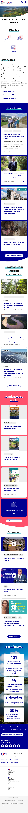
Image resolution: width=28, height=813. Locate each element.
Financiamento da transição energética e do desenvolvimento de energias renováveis (13, 372)
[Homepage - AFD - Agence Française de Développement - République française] (6, 754)
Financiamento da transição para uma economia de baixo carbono (13, 305)
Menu (25, 2)
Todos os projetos (14, 385)
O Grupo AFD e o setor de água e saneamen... (12, 427)
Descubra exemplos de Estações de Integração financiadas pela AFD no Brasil (14, 623)
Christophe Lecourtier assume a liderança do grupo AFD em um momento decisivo (14, 176)
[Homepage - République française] (11, 3)
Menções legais (20, 800)
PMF (23, 808)
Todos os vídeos (14, 636)
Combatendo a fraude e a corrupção (17, 810)
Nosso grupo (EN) (8, 95)
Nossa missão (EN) (9, 91)
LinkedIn (14, 745)
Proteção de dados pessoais (10, 800)
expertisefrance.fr (5, 759)
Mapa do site (6, 810)
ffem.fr (15, 759)
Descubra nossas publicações (14, 510)
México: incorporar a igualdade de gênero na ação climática (14, 243)
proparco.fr (3, 762)
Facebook (2, 745)
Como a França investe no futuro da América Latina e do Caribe (14, 136)
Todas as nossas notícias (14, 255)
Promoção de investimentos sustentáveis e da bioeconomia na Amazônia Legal (14, 340)
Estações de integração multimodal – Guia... (11, 489)
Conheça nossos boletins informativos (12, 734)
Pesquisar (22, 2)
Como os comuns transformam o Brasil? (14, 559)
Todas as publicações (14, 521)
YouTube (10, 745)
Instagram (18, 745)
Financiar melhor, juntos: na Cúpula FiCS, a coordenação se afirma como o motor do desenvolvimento (14, 210)
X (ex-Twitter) (6, 745)
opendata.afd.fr (14, 762)
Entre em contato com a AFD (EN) (14, 797)
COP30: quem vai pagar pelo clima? (13, 590)
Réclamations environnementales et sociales (12, 808)
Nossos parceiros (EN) (10, 98)
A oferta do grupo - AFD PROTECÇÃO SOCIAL (12, 458)
